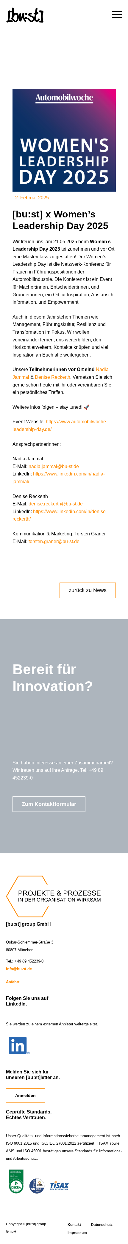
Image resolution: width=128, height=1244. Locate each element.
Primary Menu (116, 13)
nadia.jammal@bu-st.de (54, 466)
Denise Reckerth (52, 377)
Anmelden (25, 1095)
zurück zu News (88, 590)
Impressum (77, 1233)
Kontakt (74, 1225)
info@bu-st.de (19, 969)
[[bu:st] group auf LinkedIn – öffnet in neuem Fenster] (19, 1053)
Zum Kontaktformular (49, 804)
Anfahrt (12, 982)
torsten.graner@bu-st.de (54, 541)
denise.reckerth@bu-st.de (56, 503)
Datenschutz (102, 1225)
